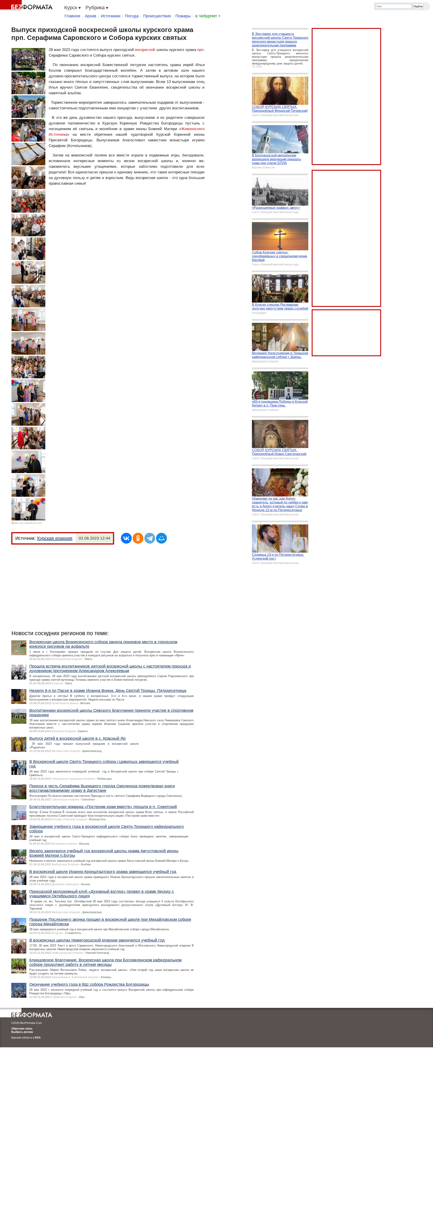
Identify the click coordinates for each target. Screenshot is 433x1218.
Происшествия (157, 16)
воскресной (145, 50)
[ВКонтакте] (126, 538)
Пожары (183, 16)
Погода (132, 16)
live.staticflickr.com (30, 523)
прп (200, 50)
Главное (72, 16)
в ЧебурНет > (208, 16)
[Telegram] (149, 538)
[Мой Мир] (161, 538)
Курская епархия (54, 538)
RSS (38, 1037)
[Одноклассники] (138, 538)
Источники (110, 16)
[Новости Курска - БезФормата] (27, 5)
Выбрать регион (22, 1032)
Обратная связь (21, 1028)
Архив (90, 16)
